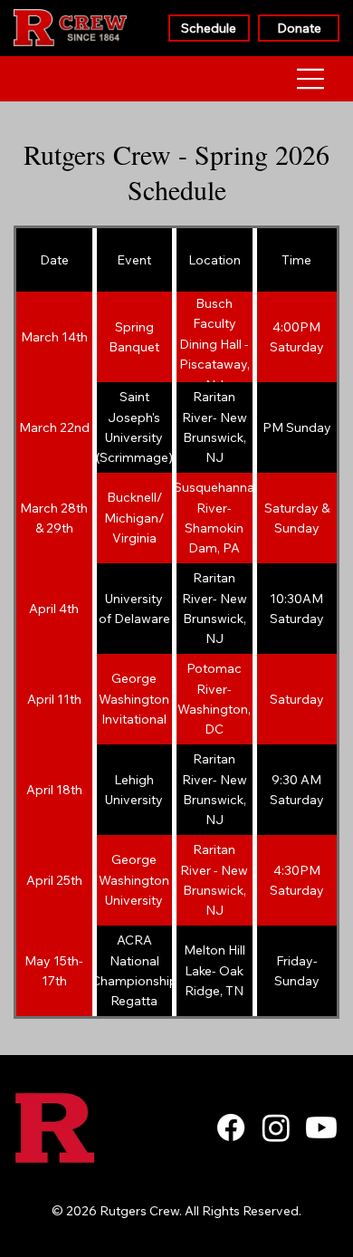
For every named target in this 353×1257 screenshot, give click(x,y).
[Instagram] (276, 1127)
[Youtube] (321, 1127)
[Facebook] (231, 1127)
